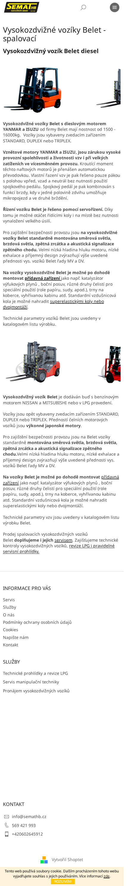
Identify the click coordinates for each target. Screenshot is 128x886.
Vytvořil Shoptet (67, 859)
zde (107, 876)
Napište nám (16, 637)
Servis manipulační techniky (31, 682)
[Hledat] (83, 7)
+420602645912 (27, 834)
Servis (9, 599)
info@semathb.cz (29, 816)
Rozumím (62, 881)
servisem (63, 540)
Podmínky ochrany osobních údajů (37, 622)
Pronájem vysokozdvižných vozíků (36, 690)
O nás (9, 615)
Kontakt (10, 645)
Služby (9, 607)
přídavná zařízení (43, 278)
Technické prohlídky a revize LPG (35, 673)
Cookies (10, 629)
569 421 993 (24, 825)
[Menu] (115, 7)
